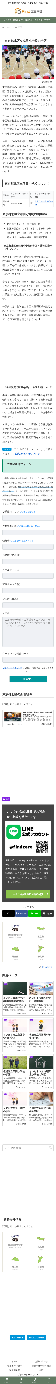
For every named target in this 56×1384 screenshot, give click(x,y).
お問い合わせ (41, 1361)
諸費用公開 (14, 1370)
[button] (47, 913)
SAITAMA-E (17, 1337)
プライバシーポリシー (12, 667)
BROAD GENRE (36, 1337)
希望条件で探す (14, 1365)
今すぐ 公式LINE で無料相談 (28, 894)
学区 (7, 799)
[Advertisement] (28, 353)
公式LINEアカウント (26, 453)
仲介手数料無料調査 (41, 1365)
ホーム (14, 1361)
